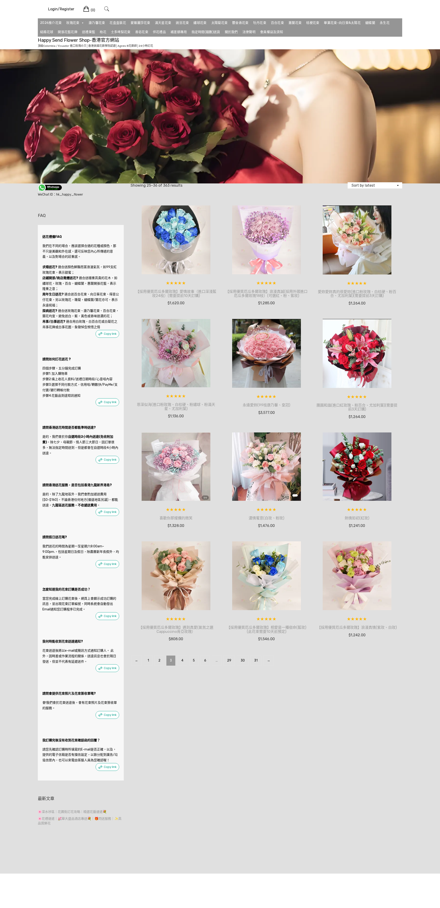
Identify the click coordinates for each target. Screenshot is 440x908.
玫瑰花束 (72, 23)
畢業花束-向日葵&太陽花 (342, 23)
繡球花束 (199, 23)
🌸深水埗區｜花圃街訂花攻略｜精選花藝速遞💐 (72, 812)
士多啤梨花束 (121, 32)
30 (243, 660)
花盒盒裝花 (118, 23)
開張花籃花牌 (67, 32)
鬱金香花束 (240, 23)
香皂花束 (141, 32)
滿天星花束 (163, 23)
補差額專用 (178, 32)
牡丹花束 (259, 23)
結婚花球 (46, 32)
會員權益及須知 (271, 32)
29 (229, 660)
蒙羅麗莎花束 (140, 23)
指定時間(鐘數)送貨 (206, 32)
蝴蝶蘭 (370, 23)
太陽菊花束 (219, 23)
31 (256, 660)
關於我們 (231, 32)
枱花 (103, 32)
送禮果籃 (88, 32)
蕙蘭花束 (295, 23)
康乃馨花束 (97, 23)
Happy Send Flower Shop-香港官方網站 (78, 40)
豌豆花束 (182, 23)
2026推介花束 (51, 23)
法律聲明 (249, 32)
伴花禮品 (159, 32)
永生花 (385, 23)
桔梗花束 (312, 23)
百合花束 (277, 23)
